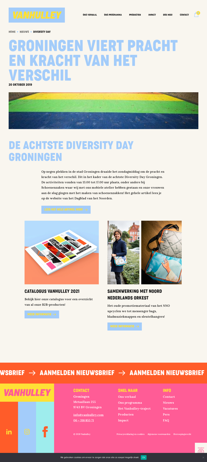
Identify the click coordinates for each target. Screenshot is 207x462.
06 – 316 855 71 (83, 420)
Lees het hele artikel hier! (63, 209)
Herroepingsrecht (182, 434)
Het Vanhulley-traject (134, 408)
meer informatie (39, 314)
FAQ (166, 420)
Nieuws (24, 31)
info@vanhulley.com (88, 415)
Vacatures (170, 408)
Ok (143, 457)
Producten (135, 15)
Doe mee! (167, 15)
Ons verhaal (90, 15)
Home (12, 31)
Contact (184, 15)
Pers (166, 414)
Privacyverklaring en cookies (131, 434)
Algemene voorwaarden (159, 434)
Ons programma (113, 15)
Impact (152, 15)
